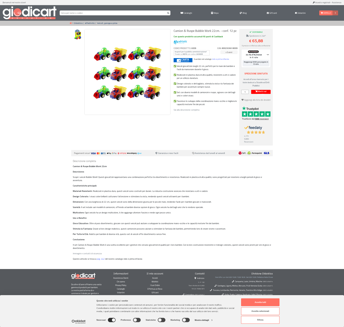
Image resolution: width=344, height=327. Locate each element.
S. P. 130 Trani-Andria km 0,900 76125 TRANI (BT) (197, 285)
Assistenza (336, 2)
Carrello (327, 13)
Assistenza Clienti (120, 278)
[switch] (137, 320)
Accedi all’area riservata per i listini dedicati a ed (256, 82)
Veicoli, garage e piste (107, 23)
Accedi (322, 2)
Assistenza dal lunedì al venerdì (210, 153)
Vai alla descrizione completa (186, 109)
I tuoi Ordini (155, 285)
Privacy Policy (120, 285)
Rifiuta (260, 320)
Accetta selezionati (260, 311)
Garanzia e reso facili (168, 153)
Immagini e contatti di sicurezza (87, 253)
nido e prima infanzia (220, 59)
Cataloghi (187, 13)
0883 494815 (268, 286)
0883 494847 (200, 294)
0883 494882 (268, 290)
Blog (244, 13)
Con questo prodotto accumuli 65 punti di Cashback (198, 36)
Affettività (89, 23)
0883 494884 (268, 294)
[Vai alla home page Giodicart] (29, 13)
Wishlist (155, 281)
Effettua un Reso (155, 288)
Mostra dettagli (202, 320)
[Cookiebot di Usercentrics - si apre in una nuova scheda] (78, 322)
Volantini (301, 13)
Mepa (215, 13)
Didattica (78, 23)
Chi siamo (121, 281)
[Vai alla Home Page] (71, 23)
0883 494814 (268, 281)
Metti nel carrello (261, 92)
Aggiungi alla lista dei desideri (257, 99)
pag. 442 (101, 258)
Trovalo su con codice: (191, 52)
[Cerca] (167, 12)
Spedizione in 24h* (257, 35)
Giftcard (273, 13)
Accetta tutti (260, 302)
